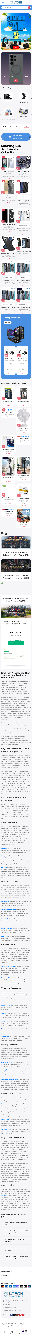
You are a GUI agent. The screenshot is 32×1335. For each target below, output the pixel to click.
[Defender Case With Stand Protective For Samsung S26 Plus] (23, 243)
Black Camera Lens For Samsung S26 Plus (23, 172)
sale (8, 501)
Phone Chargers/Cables (23, 501)
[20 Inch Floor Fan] (23, 515)
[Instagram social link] (17, 1315)
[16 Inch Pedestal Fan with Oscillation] (8, 442)
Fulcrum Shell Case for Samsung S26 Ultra (8, 281)
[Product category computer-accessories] (8, 114)
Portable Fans (23, 430)
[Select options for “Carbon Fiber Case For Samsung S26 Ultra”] (18, 192)
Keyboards (8, 173)
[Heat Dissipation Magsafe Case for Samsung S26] (23, 267)
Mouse (13, 371)
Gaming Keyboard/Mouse (9, 364)
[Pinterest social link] (23, 1315)
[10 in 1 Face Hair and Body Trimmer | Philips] (8, 393)
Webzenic (24, 1326)
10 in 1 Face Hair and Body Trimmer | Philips (8, 402)
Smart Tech (26, 440)
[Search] (29, 7)
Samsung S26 (12, 176)
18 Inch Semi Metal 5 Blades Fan (23, 476)
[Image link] (13, 1294)
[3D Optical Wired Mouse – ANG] (10, 352)
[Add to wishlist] (13, 157)
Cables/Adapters (23, 500)
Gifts (12, 403)
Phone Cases (5, 176)
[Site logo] (16, 2)
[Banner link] (16, 68)
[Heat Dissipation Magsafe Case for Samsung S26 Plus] (8, 294)
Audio (4, 499)
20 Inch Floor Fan (23, 523)
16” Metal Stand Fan (23, 438)
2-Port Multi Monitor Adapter (23, 499)
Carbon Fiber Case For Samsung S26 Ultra (23, 200)
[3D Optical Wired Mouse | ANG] (22, 352)
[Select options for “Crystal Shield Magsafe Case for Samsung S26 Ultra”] (18, 221)
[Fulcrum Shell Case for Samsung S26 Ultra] (8, 267)
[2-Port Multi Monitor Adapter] (23, 490)
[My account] (29, 2)
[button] (2, 137)
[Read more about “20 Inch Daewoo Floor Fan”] (3, 508)
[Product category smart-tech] (23, 112)
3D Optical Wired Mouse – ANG (9, 359)
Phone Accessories (8, 174)
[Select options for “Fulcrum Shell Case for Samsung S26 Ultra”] (3, 273)
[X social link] (14, 1315)
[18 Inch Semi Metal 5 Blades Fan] (23, 465)
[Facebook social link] (11, 1315)
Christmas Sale (10, 499)
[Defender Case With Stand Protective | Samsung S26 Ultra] (8, 244)
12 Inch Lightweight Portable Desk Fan (24, 429)
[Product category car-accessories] (23, 97)
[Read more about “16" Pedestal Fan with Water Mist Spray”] (3, 474)
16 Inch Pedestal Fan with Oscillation (8, 450)
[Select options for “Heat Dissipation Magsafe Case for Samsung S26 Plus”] (3, 300)
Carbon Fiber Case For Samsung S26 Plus (8, 196)
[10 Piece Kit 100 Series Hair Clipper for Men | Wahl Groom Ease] (23, 393)
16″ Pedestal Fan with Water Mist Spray (8, 478)
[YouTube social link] (20, 1315)
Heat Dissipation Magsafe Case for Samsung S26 (24, 281)
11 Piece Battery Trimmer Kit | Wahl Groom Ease (8, 413)
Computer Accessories (10, 368)
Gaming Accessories (10, 360)
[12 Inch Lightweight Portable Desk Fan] (23, 417)
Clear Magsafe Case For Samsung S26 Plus (8, 225)
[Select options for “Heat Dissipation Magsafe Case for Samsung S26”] (18, 273)
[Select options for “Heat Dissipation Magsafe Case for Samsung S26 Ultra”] (18, 300)
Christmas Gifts (7, 403)
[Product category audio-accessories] (8, 98)
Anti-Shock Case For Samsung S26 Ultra (8, 172)
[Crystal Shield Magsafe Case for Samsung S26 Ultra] (23, 215)
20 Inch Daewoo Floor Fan (8, 512)
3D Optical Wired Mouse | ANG (22, 359)
